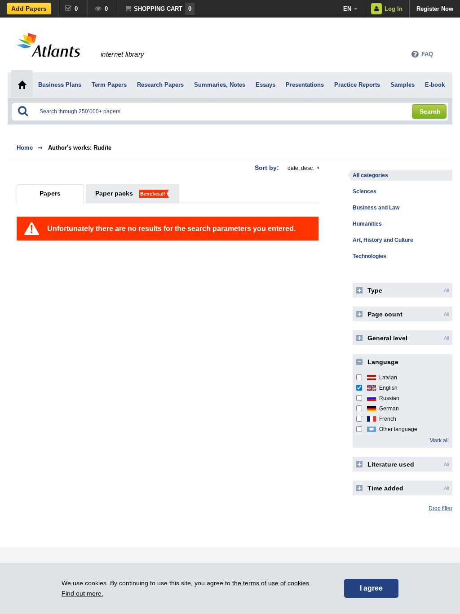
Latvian (388, 377)
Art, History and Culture (383, 240)
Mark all (439, 440)
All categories (370, 175)
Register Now (434, 8)
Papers (50, 193)
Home (25, 147)
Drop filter (440, 508)
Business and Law (376, 208)
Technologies (369, 256)
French (387, 419)
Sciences (364, 191)
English (388, 388)
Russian (389, 398)
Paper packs (114, 193)
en (347, 8)
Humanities (367, 224)
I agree (371, 588)
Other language (398, 429)
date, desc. (301, 168)
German (389, 408)
